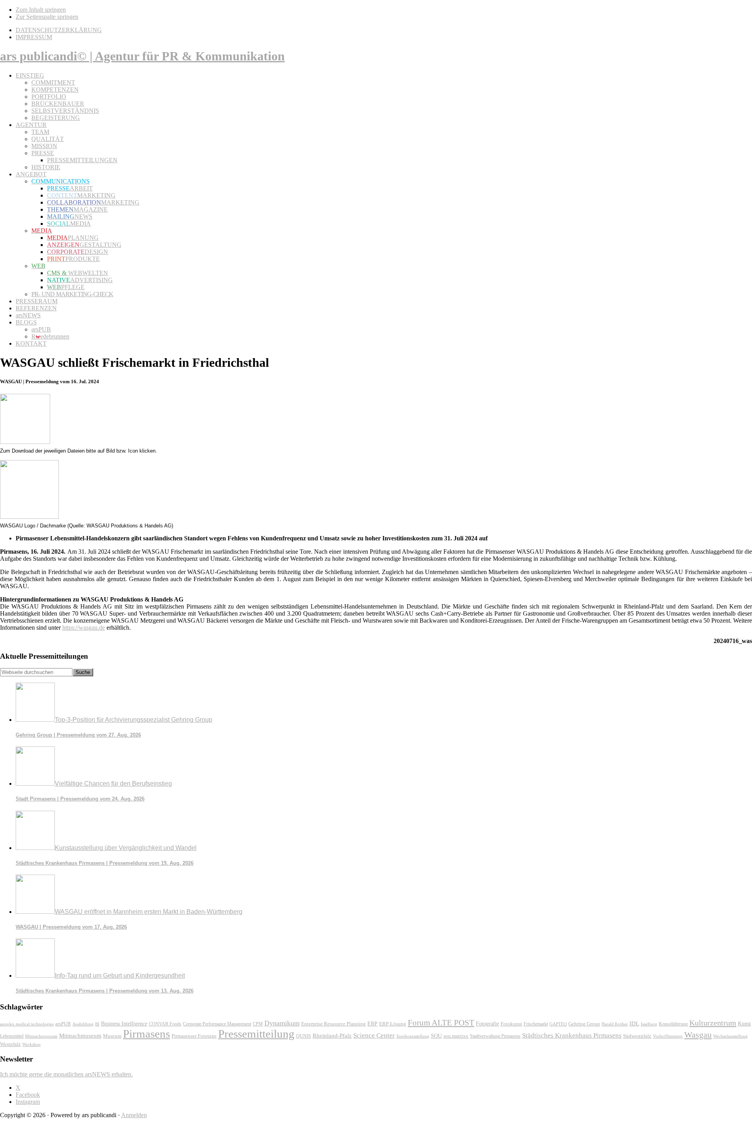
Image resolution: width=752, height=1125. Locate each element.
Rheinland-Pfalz (332, 1035)
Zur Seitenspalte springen (47, 16)
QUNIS (303, 1036)
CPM (258, 1024)
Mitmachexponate (41, 1036)
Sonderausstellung (412, 1036)
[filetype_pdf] (25, 441)
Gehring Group (584, 1024)
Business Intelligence (124, 1023)
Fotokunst (511, 1024)
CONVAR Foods (165, 1024)
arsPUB (63, 1024)
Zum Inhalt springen (41, 9)
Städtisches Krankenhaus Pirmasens (572, 1035)
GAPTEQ (558, 1024)
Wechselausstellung (730, 1036)
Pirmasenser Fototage (194, 1036)
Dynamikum (282, 1023)
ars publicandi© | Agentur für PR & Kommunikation (142, 56)
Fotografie (487, 1024)
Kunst (744, 1024)
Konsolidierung (673, 1024)
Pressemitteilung (256, 1033)
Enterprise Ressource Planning (333, 1024)
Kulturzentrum (712, 1022)
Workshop (31, 1044)
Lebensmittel (12, 1036)
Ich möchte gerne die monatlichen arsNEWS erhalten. (66, 1074)
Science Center (374, 1035)
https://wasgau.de (83, 627)
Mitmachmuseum (80, 1035)
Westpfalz (10, 1044)
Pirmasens (146, 1033)
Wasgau (698, 1035)
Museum (112, 1036)
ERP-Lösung (392, 1024)
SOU (436, 1036)
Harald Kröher (615, 1024)
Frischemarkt (536, 1024)
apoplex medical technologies (27, 1024)
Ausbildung (83, 1024)
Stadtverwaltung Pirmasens (495, 1036)
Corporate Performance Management (217, 1024)
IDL (634, 1023)
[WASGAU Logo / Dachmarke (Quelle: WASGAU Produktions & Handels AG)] (29, 516)
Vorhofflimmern (668, 1036)
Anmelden (134, 1115)
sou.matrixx (455, 1036)
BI (97, 1024)
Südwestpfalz (637, 1036)
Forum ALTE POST (441, 1022)
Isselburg (649, 1024)
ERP (372, 1024)
